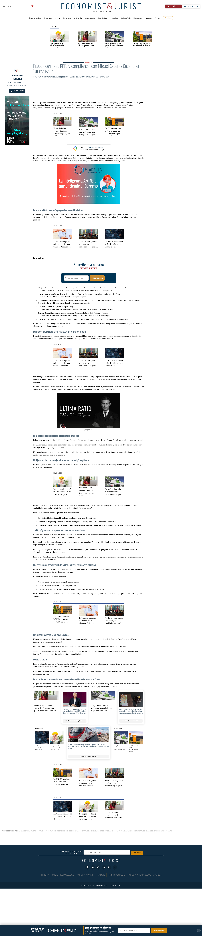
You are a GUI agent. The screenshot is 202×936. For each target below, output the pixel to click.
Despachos (114, 18)
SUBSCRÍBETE (173, 6)
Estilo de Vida (126, 18)
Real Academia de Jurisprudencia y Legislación (141, 831)
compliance (51, 831)
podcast (116, 831)
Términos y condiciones (117, 875)
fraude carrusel (82, 831)
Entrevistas (67, 18)
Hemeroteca (138, 18)
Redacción (17, 75)
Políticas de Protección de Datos (139, 875)
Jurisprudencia (90, 18)
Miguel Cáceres (97, 831)
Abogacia (26, 831)
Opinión (57, 18)
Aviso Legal (157, 875)
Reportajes (48, 18)
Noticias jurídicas (35, 18)
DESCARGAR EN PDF (18, 91)
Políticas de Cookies (67, 875)
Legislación (78, 18)
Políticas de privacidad (85, 875)
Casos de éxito (103, 18)
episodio (70, 831)
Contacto (55, 875)
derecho (61, 831)
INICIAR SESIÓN (191, 6)
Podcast (157, 18)
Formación (148, 18)
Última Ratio (167, 831)
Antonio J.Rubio (38, 831)
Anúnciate (101, 875)
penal (108, 831)
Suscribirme (159, 930)
